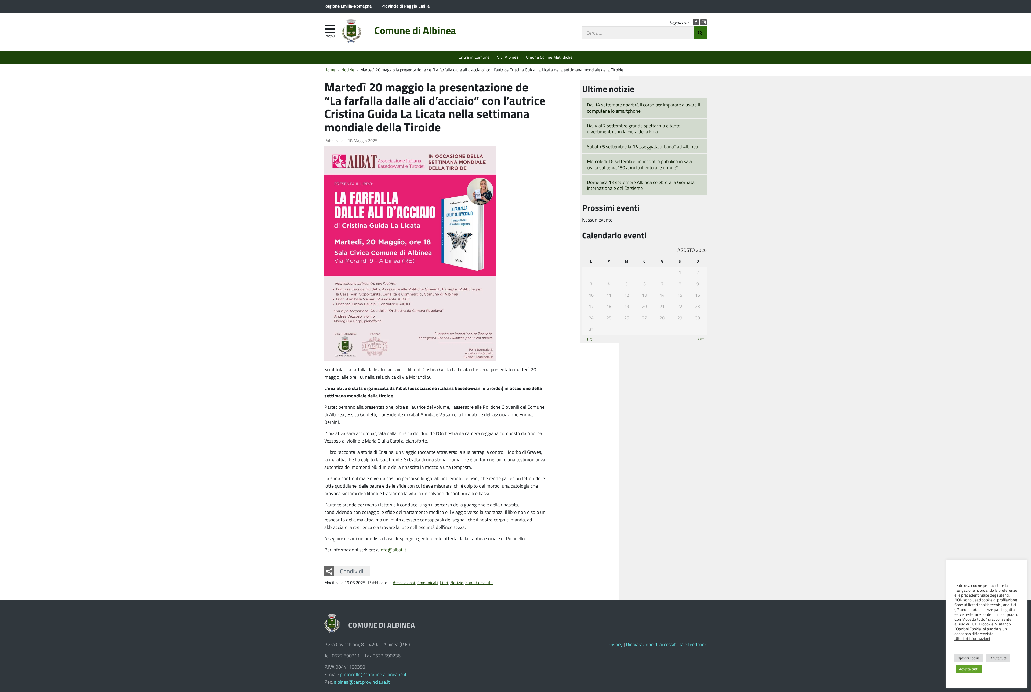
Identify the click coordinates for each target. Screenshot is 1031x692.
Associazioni (404, 582)
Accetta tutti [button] (968, 669)
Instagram (703, 22)
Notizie (456, 582)
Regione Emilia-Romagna (348, 6)
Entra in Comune (474, 57)
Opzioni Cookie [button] (969, 658)
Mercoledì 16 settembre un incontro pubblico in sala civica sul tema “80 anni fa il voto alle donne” (639, 164)
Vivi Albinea (507, 57)
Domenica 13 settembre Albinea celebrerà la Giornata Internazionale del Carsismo (641, 185)
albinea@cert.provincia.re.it (362, 682)
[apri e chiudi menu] (330, 28)
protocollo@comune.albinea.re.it (373, 674)
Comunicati (427, 582)
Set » (702, 339)
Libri (444, 582)
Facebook (696, 22)
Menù (330, 35)
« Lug (587, 339)
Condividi (351, 571)
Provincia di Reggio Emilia (405, 6)
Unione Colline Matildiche (549, 57)
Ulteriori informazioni (972, 638)
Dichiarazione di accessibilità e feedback (666, 644)
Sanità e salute (479, 582)
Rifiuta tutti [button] (998, 658)
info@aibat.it (393, 549)
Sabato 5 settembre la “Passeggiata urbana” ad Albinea (642, 146)
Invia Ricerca (700, 32)
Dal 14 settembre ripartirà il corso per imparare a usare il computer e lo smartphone (643, 107)
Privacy (615, 644)
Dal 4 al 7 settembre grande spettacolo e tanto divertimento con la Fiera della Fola (634, 128)
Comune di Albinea (415, 30)
